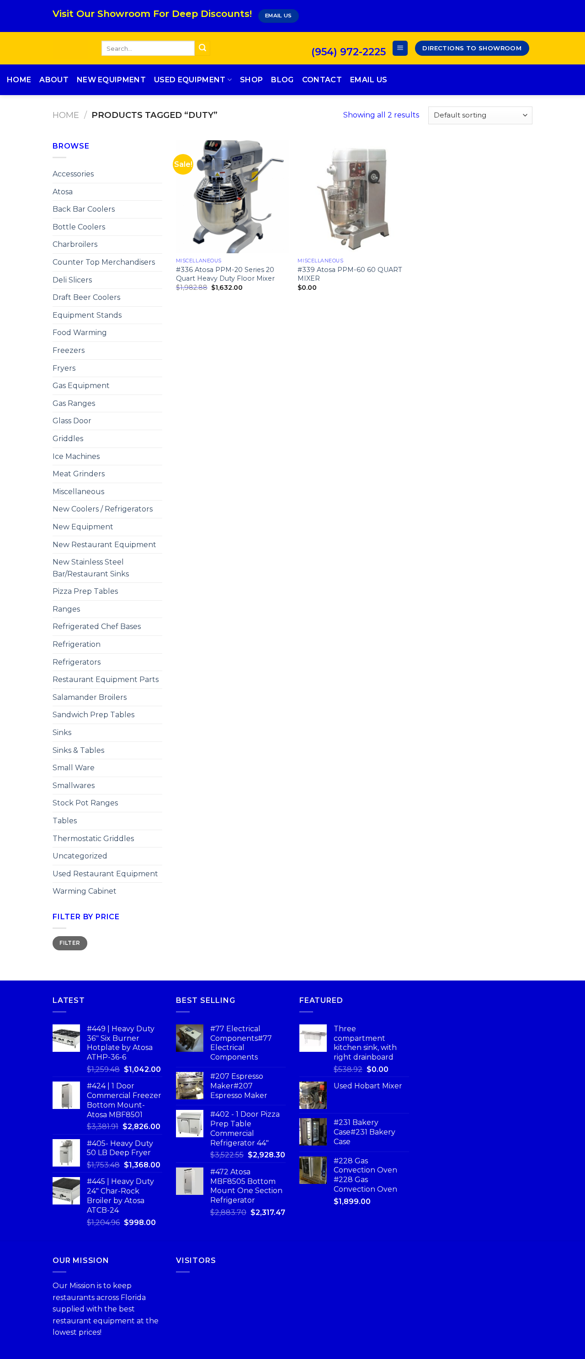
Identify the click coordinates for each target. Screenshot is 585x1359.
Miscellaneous (78, 491)
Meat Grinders (79, 473)
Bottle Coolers (79, 227)
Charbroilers (75, 244)
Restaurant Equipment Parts (106, 679)
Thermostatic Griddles (93, 838)
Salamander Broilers (90, 697)
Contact (322, 79)
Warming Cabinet (85, 891)
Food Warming (80, 332)
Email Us (369, 79)
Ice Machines (76, 456)
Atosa (63, 191)
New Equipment (111, 79)
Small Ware (74, 767)
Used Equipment (189, 79)
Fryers (64, 368)
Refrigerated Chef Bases (97, 626)
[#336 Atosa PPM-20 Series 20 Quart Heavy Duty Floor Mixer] (232, 196)
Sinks (62, 732)
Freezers (69, 350)
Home (19, 79)
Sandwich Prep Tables (93, 714)
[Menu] (400, 48)
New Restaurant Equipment (104, 544)
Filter (69, 942)
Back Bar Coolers (84, 209)
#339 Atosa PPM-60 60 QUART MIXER (350, 274)
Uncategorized (80, 856)
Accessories (73, 174)
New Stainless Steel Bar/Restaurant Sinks (91, 568)
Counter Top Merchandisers (104, 262)
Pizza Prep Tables (85, 591)
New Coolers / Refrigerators (103, 509)
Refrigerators (77, 662)
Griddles (68, 438)
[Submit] (202, 48)
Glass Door (72, 420)
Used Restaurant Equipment (105, 873)
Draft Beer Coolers (86, 297)
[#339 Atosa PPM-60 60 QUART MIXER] (354, 196)
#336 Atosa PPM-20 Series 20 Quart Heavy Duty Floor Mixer (225, 274)
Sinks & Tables (78, 750)
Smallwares (74, 785)
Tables (65, 820)
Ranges (66, 609)
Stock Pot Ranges (85, 803)
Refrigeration (77, 644)
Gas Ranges (74, 403)
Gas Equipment (81, 385)
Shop (251, 79)
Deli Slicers (72, 280)
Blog (282, 79)
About (54, 79)
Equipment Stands (87, 315)
